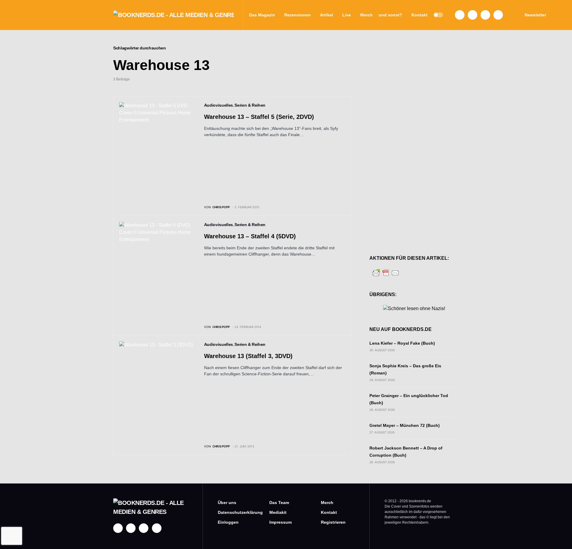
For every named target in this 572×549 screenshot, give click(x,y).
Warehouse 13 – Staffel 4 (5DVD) (250, 236)
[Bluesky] (498, 15)
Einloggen (228, 522)
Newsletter (535, 15)
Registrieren (333, 522)
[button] (438, 15)
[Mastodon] (485, 15)
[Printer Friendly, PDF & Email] (385, 272)
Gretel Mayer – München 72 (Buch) (404, 425)
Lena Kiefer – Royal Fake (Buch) (402, 343)
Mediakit (278, 512)
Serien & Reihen (249, 105)
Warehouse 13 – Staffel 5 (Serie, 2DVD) (259, 116)
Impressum (280, 522)
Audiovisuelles (218, 105)
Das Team (279, 502)
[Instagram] (472, 15)
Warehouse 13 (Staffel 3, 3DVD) (248, 356)
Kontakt (329, 512)
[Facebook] (459, 15)
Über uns (227, 502)
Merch (327, 502)
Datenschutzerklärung (234, 512)
